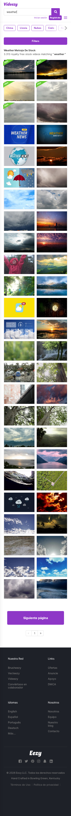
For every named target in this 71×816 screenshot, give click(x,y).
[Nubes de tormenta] (19, 589)
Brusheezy (14, 667)
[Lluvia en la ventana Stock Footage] (52, 307)
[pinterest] (32, 761)
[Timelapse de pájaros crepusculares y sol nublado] (52, 156)
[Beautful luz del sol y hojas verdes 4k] (19, 286)
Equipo (52, 716)
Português (14, 722)
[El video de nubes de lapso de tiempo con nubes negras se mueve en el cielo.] (19, 221)
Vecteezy (14, 673)
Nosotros (53, 711)
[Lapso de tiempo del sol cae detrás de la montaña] (52, 329)
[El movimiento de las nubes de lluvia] (19, 91)
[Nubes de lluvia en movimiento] (19, 70)
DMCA (52, 684)
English (12, 711)
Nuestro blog (53, 724)
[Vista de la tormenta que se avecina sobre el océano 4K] (52, 589)
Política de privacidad (46, 784)
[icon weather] (19, 307)
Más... (12, 733)
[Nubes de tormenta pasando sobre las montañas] (19, 437)
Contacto (53, 731)
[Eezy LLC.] (35, 754)
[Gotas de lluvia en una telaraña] (19, 481)
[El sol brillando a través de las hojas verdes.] (52, 372)
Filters (35, 41)
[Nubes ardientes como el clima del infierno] (52, 502)
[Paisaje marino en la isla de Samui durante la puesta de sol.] (19, 459)
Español (13, 716)
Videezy (13, 678)
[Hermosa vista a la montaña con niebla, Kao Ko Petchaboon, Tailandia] (52, 437)
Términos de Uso (20, 784)
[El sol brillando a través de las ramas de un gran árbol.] (52, 416)
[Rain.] (19, 394)
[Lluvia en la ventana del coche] (19, 372)
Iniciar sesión (40, 17)
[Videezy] (11, 4)
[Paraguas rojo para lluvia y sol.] (19, 178)
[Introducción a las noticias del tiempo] (19, 134)
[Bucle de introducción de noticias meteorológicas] (52, 134)
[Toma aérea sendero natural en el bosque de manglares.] (52, 481)
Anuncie (53, 673)
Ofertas (52, 667)
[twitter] (26, 761)
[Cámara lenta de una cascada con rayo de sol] (52, 351)
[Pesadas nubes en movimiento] (52, 199)
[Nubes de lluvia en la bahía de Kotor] (52, 459)
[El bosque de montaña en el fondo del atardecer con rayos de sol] (52, 264)
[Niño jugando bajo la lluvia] (19, 264)
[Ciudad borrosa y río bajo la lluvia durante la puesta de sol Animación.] (52, 221)
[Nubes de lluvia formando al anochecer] (52, 394)
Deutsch (13, 727)
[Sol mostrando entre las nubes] (52, 545)
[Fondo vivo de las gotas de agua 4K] (52, 286)
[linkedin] (51, 761)
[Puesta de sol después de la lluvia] (52, 70)
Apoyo (52, 678)
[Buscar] (55, 11)
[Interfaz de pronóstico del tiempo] (19, 329)
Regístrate (55, 17)
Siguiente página (35, 618)
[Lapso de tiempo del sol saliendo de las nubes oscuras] (19, 243)
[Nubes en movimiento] (19, 199)
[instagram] (38, 761)
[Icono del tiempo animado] (19, 502)
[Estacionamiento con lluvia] (19, 545)
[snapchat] (45, 761)
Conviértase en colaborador (17, 686)
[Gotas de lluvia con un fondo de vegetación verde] (19, 351)
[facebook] (20, 761)
